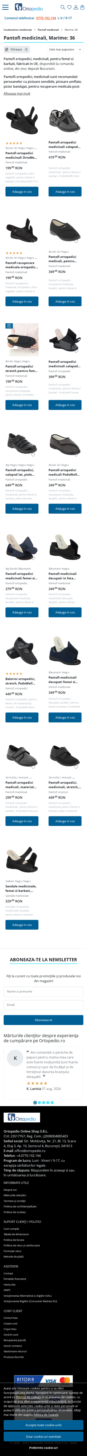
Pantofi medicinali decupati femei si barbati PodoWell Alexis (63, 680)
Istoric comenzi (13, 1346)
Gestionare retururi (15, 1351)
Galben (10, 881)
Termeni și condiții (14, 1201)
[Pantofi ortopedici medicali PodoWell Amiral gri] (65, 443)
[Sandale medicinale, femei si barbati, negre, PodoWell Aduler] (21, 859)
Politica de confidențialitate (20, 1206)
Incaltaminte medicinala (18, 29)
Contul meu (11, 1318)
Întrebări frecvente (15, 1279)
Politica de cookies (28, 1397)
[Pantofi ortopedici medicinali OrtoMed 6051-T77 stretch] (21, 120)
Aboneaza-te (43, 1020)
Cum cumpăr (11, 1229)
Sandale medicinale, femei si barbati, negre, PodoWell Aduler (20, 889)
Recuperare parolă (15, 1340)
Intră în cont (11, 1334)
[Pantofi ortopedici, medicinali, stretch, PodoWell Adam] (65, 756)
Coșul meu (10, 1329)
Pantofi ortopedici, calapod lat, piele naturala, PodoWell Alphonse (20, 473)
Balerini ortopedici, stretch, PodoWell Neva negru (20, 682)
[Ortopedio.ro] (30, 7)
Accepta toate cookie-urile (43, 1425)
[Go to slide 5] (52, 1102)
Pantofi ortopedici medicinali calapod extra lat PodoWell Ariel (63, 145)
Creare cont (11, 1323)
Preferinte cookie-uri (43, 1448)
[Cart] (82, 7)
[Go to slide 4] (47, 1102)
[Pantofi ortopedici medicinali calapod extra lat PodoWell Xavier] (65, 339)
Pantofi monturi (58, 792)
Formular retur (12, 1251)
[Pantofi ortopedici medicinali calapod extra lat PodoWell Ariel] (65, 120)
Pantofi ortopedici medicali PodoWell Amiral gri (63, 473)
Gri (15, 148)
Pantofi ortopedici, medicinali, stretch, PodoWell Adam (64, 785)
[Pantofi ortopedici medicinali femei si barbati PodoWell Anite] (21, 547)
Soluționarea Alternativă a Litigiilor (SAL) (28, 1296)
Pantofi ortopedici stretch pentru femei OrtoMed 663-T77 (21, 369)
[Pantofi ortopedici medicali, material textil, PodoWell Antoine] (21, 756)
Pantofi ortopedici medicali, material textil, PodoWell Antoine (19, 785)
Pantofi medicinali (48, 29)
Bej (7, 465)
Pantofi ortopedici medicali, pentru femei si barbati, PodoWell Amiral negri (62, 259)
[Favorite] (69, 7)
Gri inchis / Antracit (17, 777)
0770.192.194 (46, 18)
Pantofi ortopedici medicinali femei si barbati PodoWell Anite (20, 576)
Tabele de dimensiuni (16, 1234)
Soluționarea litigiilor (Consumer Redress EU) (30, 1301)
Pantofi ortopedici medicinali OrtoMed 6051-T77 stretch (20, 156)
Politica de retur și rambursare (22, 1245)
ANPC (7, 1290)
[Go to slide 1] (35, 1103)
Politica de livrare (14, 1240)
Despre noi (10, 1190)
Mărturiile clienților (15, 1195)
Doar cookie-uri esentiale (43, 1436)
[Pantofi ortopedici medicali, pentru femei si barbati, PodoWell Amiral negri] (65, 230)
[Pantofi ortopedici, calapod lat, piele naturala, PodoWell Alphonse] (21, 443)
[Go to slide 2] (39, 1102)
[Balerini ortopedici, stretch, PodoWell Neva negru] (21, 650)
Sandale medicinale (17, 896)
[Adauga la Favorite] (33, 131)
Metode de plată (13, 1256)
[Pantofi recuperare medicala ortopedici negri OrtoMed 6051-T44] (21, 230)
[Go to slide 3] (43, 1102)
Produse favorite (14, 1357)
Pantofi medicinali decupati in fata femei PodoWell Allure (63, 576)
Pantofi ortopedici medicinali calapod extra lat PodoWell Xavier (63, 364)
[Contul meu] (76, 7)
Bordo (9, 148)
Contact (8, 1273)
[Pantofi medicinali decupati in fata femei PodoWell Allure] (65, 547)
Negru (22, 148)
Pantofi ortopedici (59, 371)
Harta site (9, 1284)
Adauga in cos (22, 192)
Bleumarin (24, 568)
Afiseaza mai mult (17, 93)
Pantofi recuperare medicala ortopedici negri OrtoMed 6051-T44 (21, 266)
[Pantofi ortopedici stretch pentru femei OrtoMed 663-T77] (21, 339)
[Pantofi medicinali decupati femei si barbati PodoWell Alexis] (65, 650)
